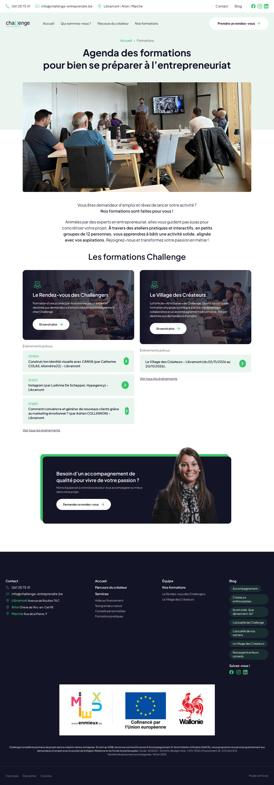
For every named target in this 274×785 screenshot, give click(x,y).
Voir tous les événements (41, 430)
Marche (137, 6)
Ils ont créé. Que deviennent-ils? (243, 611)
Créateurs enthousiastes (242, 599)
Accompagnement (245, 588)
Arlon (125, 6)
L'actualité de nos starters (244, 633)
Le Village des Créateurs (248, 643)
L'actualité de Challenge (248, 622)
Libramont (111, 6)
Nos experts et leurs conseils (246, 654)
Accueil (126, 40)
